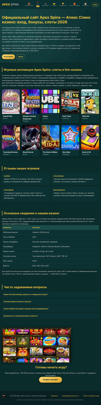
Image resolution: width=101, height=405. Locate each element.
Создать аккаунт (50, 379)
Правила (54, 396)
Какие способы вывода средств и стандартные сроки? (26, 294)
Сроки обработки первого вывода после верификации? (26, 309)
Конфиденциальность (70, 396)
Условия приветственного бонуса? (17, 302)
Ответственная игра (91, 396)
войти (95, 4)
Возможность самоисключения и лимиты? (21, 316)
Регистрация (8, 56)
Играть (20, 56)
